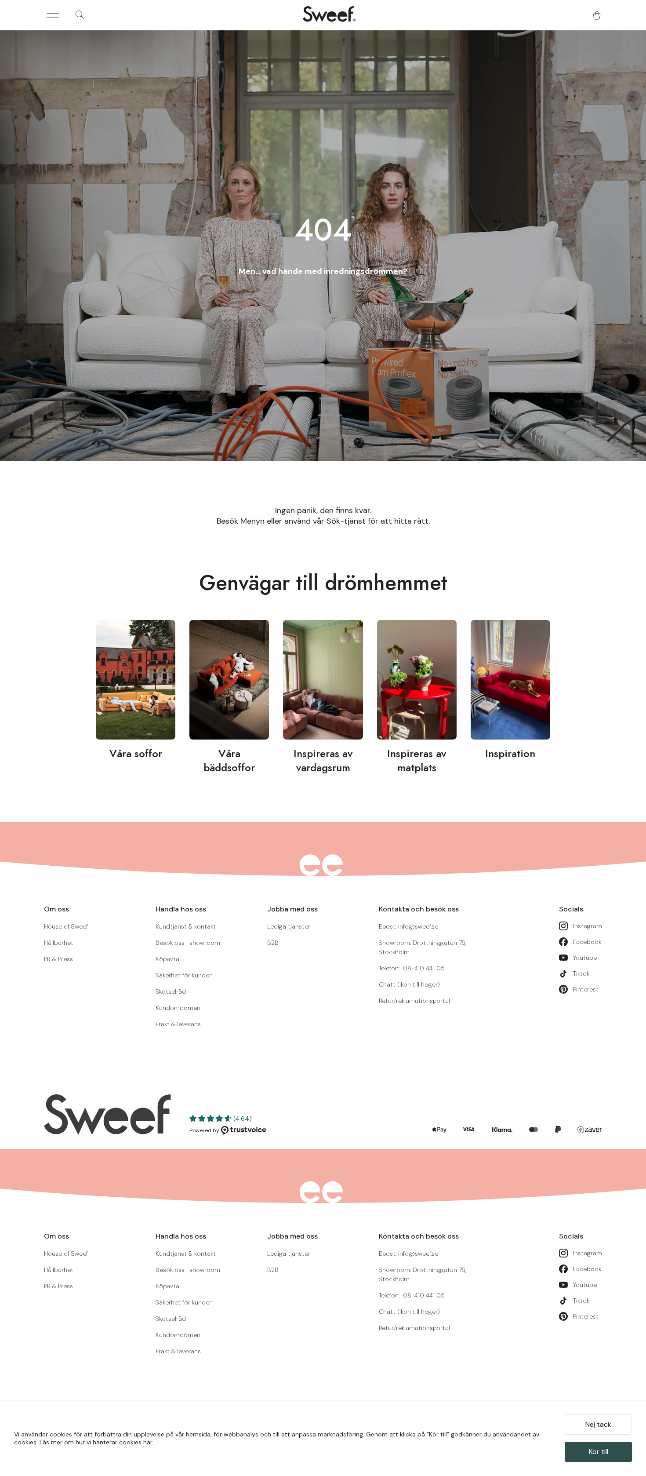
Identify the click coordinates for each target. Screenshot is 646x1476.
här (147, 1442)
